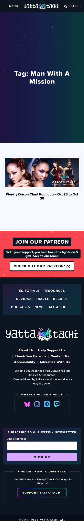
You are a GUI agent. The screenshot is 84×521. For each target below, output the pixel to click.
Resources (54, 291)
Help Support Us (52, 350)
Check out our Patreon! (40, 266)
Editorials (29, 291)
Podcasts (20, 307)
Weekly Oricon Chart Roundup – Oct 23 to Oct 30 (42, 196)
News (39, 307)
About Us (26, 350)
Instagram (37, 404)
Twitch (56, 404)
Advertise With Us (55, 361)
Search (75, 6)
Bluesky (27, 404)
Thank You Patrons (30, 356)
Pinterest (47, 404)
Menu (13, 6)
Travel (42, 299)
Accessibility (24, 361)
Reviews (24, 299)
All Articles (61, 307)
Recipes (60, 299)
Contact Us (60, 356)
